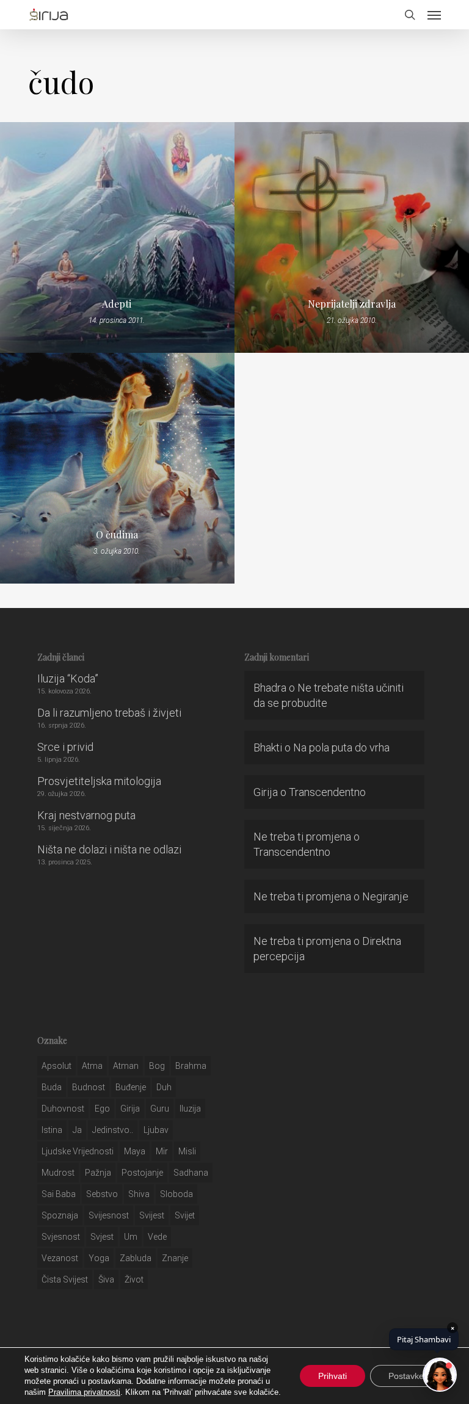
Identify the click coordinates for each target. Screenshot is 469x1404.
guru (159, 1108)
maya (134, 1151)
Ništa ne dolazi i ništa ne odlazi (109, 849)
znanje (175, 1258)
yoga (99, 1258)
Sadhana (190, 1173)
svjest (102, 1237)
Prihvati (332, 1376)
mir (162, 1151)
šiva (106, 1279)
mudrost (58, 1173)
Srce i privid (65, 746)
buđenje (130, 1087)
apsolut (56, 1066)
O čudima (117, 535)
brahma (190, 1066)
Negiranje (385, 896)
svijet (185, 1215)
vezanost (60, 1258)
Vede (157, 1237)
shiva (139, 1194)
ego (102, 1108)
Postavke (406, 1376)
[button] (434, 15)
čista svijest (65, 1279)
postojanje (142, 1173)
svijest (151, 1215)
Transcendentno (327, 792)
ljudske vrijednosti (78, 1151)
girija (130, 1108)
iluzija (190, 1108)
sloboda (176, 1194)
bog (157, 1066)
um (130, 1237)
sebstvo (102, 1194)
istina (52, 1130)
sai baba (59, 1194)
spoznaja (60, 1215)
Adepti (116, 304)
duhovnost (63, 1108)
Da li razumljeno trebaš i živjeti (109, 712)
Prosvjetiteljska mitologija (99, 781)
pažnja (98, 1173)
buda (52, 1087)
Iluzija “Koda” (67, 678)
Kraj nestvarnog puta (86, 815)
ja (77, 1130)
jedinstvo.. (112, 1130)
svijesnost (109, 1215)
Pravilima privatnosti (84, 1392)
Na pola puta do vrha (341, 747)
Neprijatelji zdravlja (352, 304)
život (134, 1279)
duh (164, 1087)
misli (187, 1151)
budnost (88, 1087)
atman (126, 1066)
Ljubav (156, 1130)
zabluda (135, 1258)
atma (92, 1066)
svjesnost (61, 1237)
